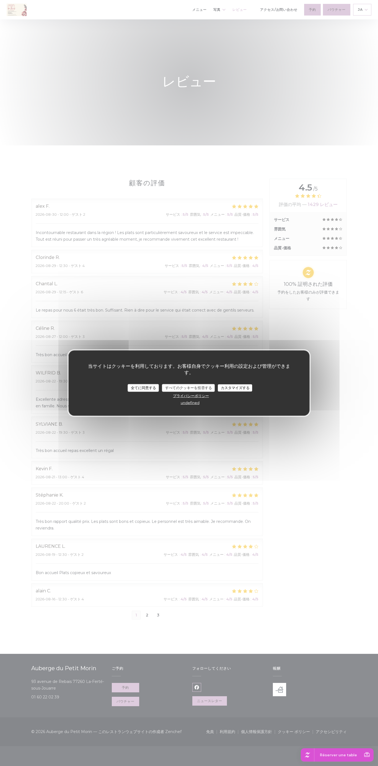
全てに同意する (143, 387)
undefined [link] (190, 402)
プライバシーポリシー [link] (191, 395)
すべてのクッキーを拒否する (188, 387)
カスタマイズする (235, 387)
